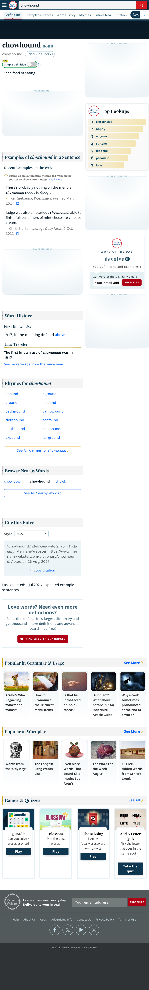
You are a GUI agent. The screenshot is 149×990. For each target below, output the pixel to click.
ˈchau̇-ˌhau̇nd (38, 54)
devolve (114, 259)
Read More (55, 179)
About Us (30, 919)
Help (16, 919)
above (60, 334)
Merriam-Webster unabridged (43, 638)
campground (53, 411)
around (11, 402)
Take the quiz (130, 868)
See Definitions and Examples (116, 267)
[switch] (19, 64)
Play (18, 851)
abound (11, 393)
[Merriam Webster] (117, 243)
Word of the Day (117, 251)
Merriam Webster (12, 901)
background (15, 411)
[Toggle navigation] (4, 5)
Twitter (68, 930)
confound (50, 420)
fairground (51, 437)
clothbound (14, 420)
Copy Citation (44, 570)
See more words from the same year (33, 364)
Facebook (54, 930)
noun (48, 46)
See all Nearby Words (41, 493)
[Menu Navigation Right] (144, 15)
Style (8, 533)
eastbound (51, 428)
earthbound (15, 428)
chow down (13, 481)
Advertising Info (62, 919)
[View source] (18, 203)
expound (12, 437)
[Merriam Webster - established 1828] (13, 5)
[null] (127, 259)
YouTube (81, 930)
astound (49, 402)
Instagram (94, 930)
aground (50, 393)
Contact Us (84, 919)
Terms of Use (127, 919)
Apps (44, 919)
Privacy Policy (105, 919)
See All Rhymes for (41, 450)
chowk (61, 481)
